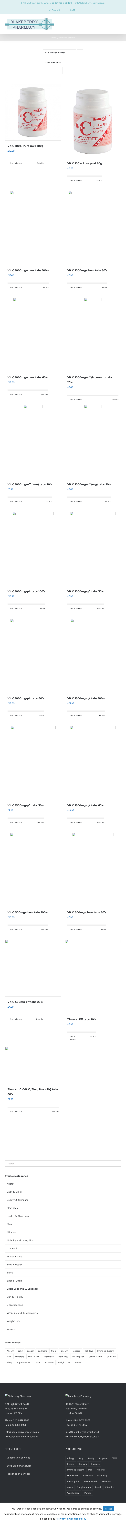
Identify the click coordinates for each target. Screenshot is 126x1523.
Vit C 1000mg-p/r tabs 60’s (26, 698)
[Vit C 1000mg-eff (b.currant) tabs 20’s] (93, 335)
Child (53, 1351)
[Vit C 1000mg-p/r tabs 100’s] (33, 549)
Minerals (12, 1232)
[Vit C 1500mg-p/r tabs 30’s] (33, 763)
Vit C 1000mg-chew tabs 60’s (28, 377)
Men (9, 1224)
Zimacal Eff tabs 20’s (81, 1019)
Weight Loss (14, 1321)
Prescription (78, 1356)
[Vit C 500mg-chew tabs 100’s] (33, 870)
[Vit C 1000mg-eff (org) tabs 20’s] (93, 442)
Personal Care (14, 1256)
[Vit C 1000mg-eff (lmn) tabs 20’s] (33, 442)
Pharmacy (48, 1356)
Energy (64, 1351)
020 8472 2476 (18, 1424)
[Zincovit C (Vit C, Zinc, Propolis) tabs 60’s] (33, 1065)
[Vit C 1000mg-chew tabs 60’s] (33, 335)
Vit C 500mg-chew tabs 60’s (86, 912)
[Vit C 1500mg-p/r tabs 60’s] (93, 763)
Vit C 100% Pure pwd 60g (84, 163)
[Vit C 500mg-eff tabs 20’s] (33, 968)
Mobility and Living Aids (20, 1240)
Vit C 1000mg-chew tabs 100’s (28, 270)
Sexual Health (14, 1264)
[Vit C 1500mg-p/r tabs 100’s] (93, 656)
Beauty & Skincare (17, 1199)
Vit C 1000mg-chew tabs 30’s (87, 270)
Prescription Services (19, 1473)
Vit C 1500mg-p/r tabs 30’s (26, 805)
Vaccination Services (18, 1457)
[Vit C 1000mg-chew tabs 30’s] (93, 228)
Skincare (111, 1356)
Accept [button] (108, 1509)
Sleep (10, 1272)
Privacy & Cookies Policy (71, 1518)
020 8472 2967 (82, 1420)
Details (40, 163)
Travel (37, 1362)
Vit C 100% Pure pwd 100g (25, 145)
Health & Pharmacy (18, 1216)
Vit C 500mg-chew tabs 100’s (28, 912)
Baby (20, 1351)
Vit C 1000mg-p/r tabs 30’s (85, 591)
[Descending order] (80, 52)
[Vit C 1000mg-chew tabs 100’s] (33, 228)
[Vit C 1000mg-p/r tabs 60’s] (33, 656)
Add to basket (16, 163)
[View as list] (66, 70)
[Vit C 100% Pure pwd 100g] (33, 112)
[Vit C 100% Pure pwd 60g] (93, 121)
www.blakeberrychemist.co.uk (21, 1436)
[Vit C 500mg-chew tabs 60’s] (93, 870)
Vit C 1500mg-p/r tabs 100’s (86, 698)
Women (11, 1329)
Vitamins (49, 1362)
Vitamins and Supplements (22, 1312)
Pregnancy (63, 1356)
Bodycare (42, 1351)
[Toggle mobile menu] (119, 21)
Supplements (23, 1362)
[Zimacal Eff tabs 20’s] (93, 977)
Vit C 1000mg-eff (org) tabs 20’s (89, 484)
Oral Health (13, 1248)
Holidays (88, 1351)
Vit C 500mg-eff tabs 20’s (25, 1001)
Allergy (10, 1183)
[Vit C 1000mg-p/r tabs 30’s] (93, 549)
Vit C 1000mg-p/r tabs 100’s (26, 591)
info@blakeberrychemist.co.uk (90, 3)
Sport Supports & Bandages (23, 1288)
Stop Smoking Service (19, 1465)
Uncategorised (15, 1304)
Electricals (13, 1207)
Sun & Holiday (15, 1296)
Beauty (30, 1351)
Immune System (105, 1351)
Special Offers (14, 1280)
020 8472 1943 (65, 3)
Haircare (76, 1351)
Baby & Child (14, 1191)
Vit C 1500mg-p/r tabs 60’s (85, 805)
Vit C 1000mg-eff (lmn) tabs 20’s (30, 484)
